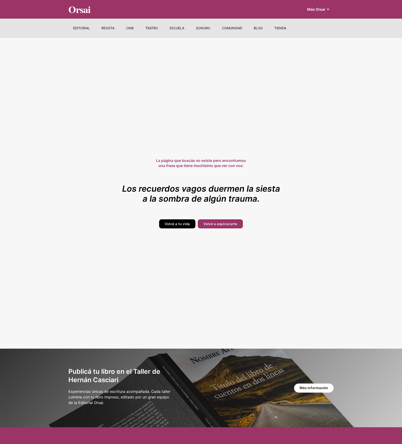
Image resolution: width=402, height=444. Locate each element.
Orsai (79, 9)
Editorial (81, 28)
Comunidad (232, 28)
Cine (130, 28)
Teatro (151, 28)
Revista (107, 28)
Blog (258, 28)
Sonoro (203, 28)
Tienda (280, 28)
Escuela (177, 28)
